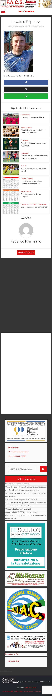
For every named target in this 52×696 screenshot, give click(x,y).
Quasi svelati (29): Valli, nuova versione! (21, 512)
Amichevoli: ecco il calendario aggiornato (22, 490)
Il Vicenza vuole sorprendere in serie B (21, 500)
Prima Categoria (26, 191)
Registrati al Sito (12, 654)
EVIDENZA (33, 204)
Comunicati (28, 692)
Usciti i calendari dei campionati (34, 207)
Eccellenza (24, 204)
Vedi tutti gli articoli (26, 252)
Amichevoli (24, 140)
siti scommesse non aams (18, 452)
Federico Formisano (37, 26)
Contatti (38, 692)
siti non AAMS (13, 661)
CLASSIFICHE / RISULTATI (12, 692)
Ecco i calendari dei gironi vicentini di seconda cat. (26, 503)
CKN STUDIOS (30, 687)
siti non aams (13, 447)
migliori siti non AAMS (17, 456)
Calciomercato (25, 115)
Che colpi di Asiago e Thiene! (32, 117)
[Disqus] (26, 295)
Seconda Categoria (27, 179)
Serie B (23, 166)
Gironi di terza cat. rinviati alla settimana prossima (25, 487)
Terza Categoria (26, 128)
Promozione (42, 204)
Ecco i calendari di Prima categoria (19, 506)
